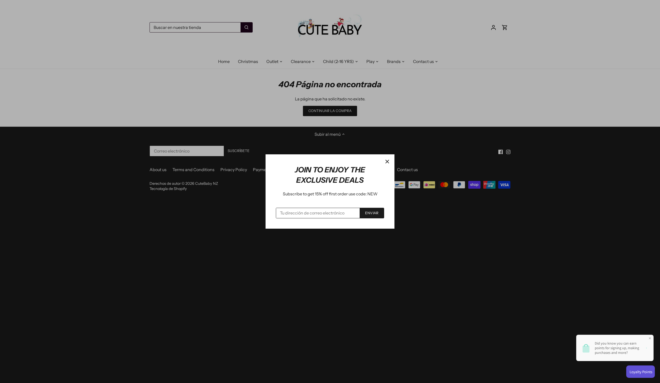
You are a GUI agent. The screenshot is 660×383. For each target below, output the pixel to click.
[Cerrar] (387, 161)
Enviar (371, 213)
